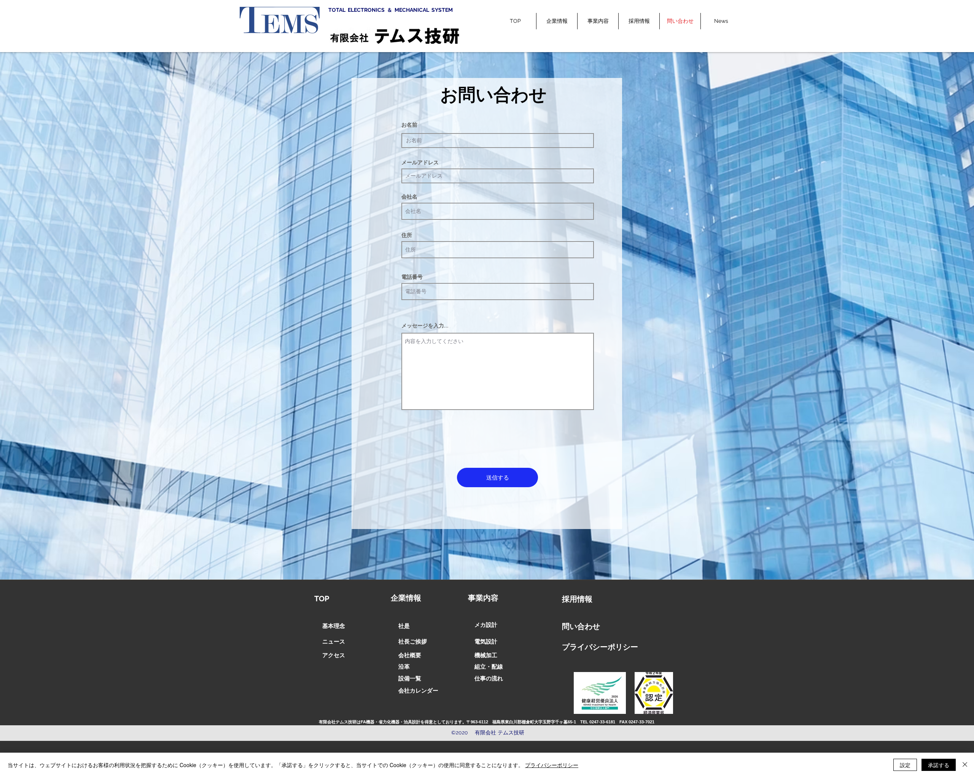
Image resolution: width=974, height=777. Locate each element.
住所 (406, 235)
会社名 (409, 196)
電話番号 (412, 277)
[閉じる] (964, 765)
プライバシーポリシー (551, 765)
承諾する (938, 765)
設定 (905, 765)
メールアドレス (420, 162)
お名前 (409, 124)
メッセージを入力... (425, 325)
